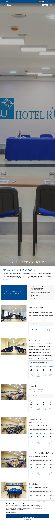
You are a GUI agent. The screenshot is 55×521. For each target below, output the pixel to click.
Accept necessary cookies (27, 517)
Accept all (27, 514)
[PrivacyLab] (13, 512)
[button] (50, 5)
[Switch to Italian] (40, 1)
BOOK (45, 5)
